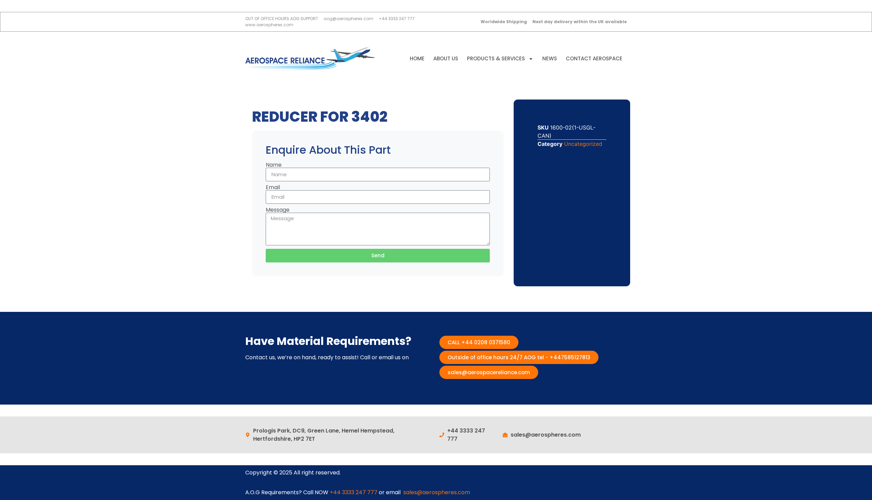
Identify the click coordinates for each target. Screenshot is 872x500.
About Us (445, 58)
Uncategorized (583, 143)
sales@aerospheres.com (436, 492)
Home (417, 58)
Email (273, 187)
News (549, 58)
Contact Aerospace (594, 58)
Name (274, 165)
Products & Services (496, 58)
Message (278, 210)
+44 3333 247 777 (353, 492)
